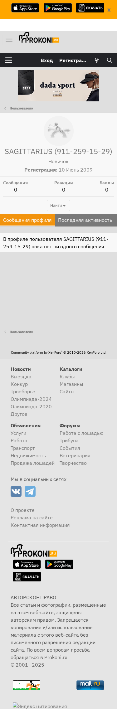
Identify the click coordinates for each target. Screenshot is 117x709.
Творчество (73, 463)
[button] (8, 60)
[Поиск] (109, 60)
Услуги (18, 433)
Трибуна (69, 440)
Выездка (21, 376)
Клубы (67, 376)
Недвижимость (28, 455)
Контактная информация (40, 525)
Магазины (71, 384)
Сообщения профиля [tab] (27, 220)
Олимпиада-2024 (31, 399)
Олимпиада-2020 (31, 406)
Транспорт (23, 448)
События (70, 448)
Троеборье (23, 391)
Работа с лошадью (82, 433)
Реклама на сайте (32, 517)
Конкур (19, 384)
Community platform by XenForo (58, 352)
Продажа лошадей (33, 463)
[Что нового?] (96, 60)
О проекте (23, 510)
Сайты (67, 391)
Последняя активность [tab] (85, 220)
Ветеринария (75, 455)
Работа (19, 440)
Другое (19, 414)
